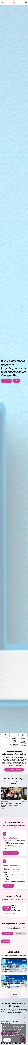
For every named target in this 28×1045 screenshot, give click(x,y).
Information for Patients (7, 382)
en (2, 2)
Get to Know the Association (14, 769)
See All (5, 941)
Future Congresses (20, 933)
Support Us (7, 886)
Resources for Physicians (21, 382)
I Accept (7, 1040)
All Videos (13, 994)
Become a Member (9, 853)
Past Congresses (7, 933)
